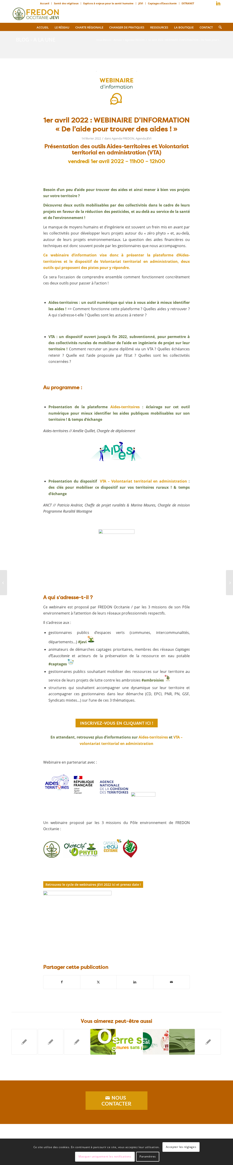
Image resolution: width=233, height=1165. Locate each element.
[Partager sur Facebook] (61, 982)
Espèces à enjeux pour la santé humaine (108, 3)
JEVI (140, 3)
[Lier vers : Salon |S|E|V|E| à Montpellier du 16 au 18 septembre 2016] (103, 1042)
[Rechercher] (219, 27)
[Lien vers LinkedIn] (218, 3)
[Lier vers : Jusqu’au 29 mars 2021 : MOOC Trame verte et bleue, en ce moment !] (182, 1042)
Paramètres (147, 1156)
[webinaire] (116, 91)
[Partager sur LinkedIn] (135, 982)
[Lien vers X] (211, 4)
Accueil (44, 3)
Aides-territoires (125, 406)
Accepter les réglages (181, 1147)
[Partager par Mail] (171, 982)
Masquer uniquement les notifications (105, 1156)
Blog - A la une (35, 39)
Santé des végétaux (66, 3)
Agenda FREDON (123, 138)
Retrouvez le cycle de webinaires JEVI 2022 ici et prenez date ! (93, 884)
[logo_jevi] (35, 13)
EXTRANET (188, 3)
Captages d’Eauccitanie (162, 3)
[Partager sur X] (98, 982)
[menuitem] (45, 3)
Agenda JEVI (144, 138)
